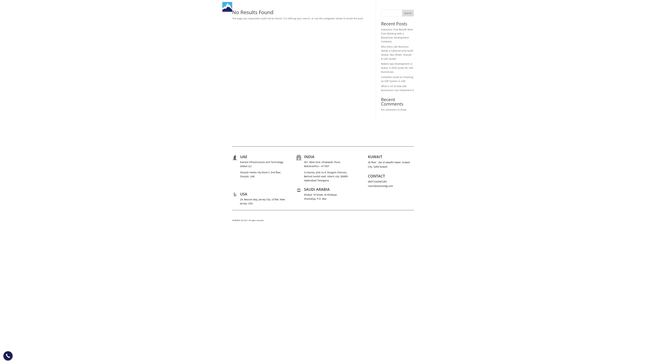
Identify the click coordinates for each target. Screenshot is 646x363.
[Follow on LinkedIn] (411, 221)
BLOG (406, 7)
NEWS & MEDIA (378, 7)
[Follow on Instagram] (397, 221)
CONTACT (418, 7)
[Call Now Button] (8, 355)
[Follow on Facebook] (404, 221)
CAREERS (394, 7)
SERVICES (357, 7)
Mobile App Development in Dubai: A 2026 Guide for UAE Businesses (397, 67)
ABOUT (344, 7)
